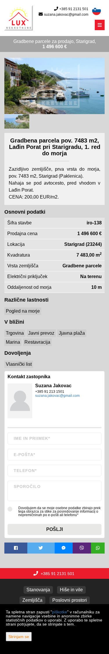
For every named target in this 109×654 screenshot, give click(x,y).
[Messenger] (64, 548)
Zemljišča (32, 600)
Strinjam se (18, 636)
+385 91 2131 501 (73, 9)
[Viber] (82, 548)
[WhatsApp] (98, 548)
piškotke (59, 612)
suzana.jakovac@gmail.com (66, 14)
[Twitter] (41, 548)
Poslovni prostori (69, 600)
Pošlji (54, 529)
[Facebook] (15, 548)
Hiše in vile (71, 589)
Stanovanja (38, 589)
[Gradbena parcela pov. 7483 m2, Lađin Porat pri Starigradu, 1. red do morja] (54, 86)
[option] (17, 121)
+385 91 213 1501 (49, 392)
